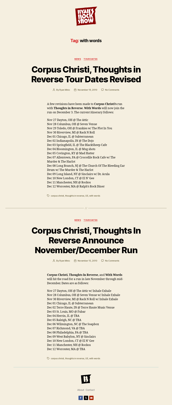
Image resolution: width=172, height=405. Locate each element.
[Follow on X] (86, 398)
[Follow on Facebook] (80, 398)
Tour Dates (91, 59)
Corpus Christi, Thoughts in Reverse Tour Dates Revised (86, 74)
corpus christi (57, 195)
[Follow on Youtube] (91, 398)
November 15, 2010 (87, 260)
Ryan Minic (64, 89)
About (80, 389)
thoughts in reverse (74, 195)
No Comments (112, 89)
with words (94, 195)
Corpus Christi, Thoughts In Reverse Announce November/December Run (86, 240)
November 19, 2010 (87, 89)
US (86, 195)
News (77, 59)
